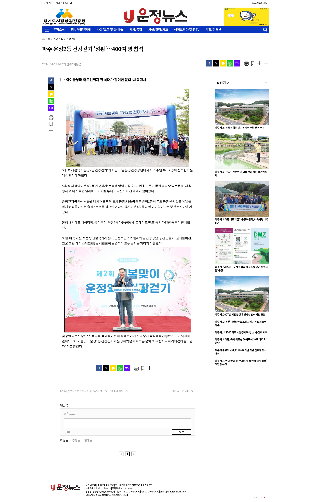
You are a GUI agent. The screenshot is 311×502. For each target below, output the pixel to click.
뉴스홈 (46, 39)
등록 (181, 432)
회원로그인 (70, 413)
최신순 (64, 440)
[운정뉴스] (155, 23)
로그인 (255, 2)
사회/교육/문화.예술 (110, 29)
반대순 (88, 440)
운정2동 (70, 39)
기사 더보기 (188, 391)
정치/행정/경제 (81, 29)
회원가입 (263, 2)
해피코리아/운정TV (186, 29)
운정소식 (59, 29)
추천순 (76, 440)
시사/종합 (135, 29)
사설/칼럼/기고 (158, 29)
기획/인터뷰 (213, 29)
